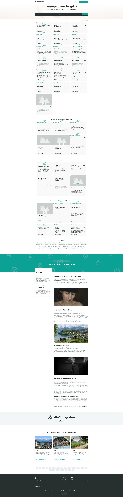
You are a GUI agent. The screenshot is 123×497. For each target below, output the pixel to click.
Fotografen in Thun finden (41, 459)
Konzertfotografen (84, 244)
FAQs (72, 481)
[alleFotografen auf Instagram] (64, 493)
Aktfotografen (52, 9)
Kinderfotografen (51, 246)
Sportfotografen (69, 242)
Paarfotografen (46, 244)
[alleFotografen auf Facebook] (66, 493)
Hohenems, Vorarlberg (76, 166)
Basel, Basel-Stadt (41, 86)
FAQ (73, 1)
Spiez (72, 9)
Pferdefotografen (39, 244)
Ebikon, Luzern (40, 73)
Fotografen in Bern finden (59, 459)
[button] (66, 2)
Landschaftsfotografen (61, 244)
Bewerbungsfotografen (73, 248)
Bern (38, 38)
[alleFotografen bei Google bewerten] (62, 493)
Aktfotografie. (84, 406)
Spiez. (84, 278)
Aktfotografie (39, 272)
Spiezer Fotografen (61, 240)
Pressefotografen (83, 242)
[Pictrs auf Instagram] (64, 494)
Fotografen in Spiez (40, 287)
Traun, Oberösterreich (76, 228)
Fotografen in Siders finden (78, 459)
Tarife (72, 479)
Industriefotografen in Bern (78, 400)
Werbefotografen (48, 242)
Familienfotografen (57, 248)
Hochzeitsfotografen (42, 248)
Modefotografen (53, 244)
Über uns (69, 1)
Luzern (74, 50)
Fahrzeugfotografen (65, 248)
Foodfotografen (50, 248)
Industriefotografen (66, 246)
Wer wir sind (64, 479)
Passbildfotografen (40, 242)
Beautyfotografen (81, 248)
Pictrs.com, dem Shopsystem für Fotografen (70, 490)
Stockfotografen (62, 242)
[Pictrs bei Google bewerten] (62, 494)
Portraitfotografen (75, 242)
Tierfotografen (55, 242)
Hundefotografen (81, 246)
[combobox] (46, 14)
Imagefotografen (74, 246)
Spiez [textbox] (62, 14)
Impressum (64, 481)
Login (76, 1)
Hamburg (57, 228)
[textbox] (38, 14)
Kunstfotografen (77, 244)
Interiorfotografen (58, 246)
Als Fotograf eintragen (83, 1)
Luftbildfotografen (69, 244)
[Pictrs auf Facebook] (66, 494)
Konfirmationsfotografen (43, 246)
